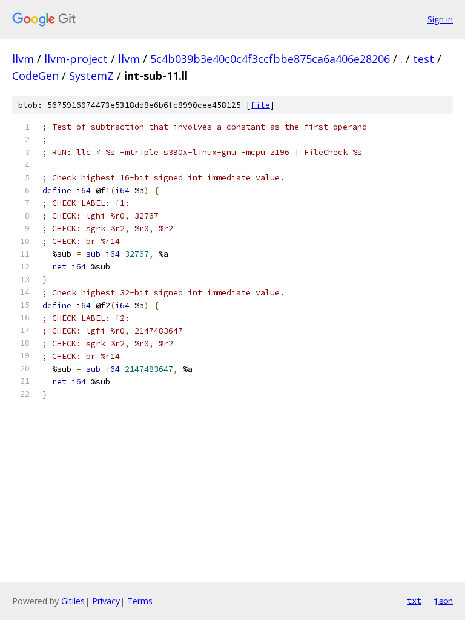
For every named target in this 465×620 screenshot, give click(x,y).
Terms (140, 601)
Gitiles (73, 601)
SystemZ (91, 75)
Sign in (440, 19)
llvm (23, 58)
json (443, 600)
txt (414, 600)
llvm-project (76, 58)
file (260, 105)
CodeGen (35, 75)
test (423, 58)
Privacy (106, 601)
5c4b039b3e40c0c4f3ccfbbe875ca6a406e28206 (270, 58)
